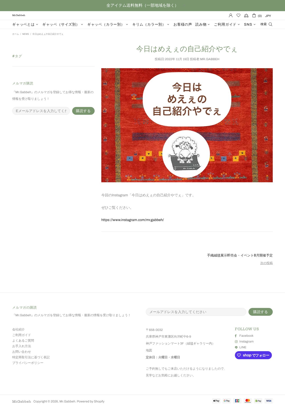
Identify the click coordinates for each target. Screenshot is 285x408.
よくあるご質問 (23, 340)
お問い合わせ (21, 351)
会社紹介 (18, 329)
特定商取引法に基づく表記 (31, 357)
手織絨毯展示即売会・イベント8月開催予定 (240, 255)
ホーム (15, 34)
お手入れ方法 (21, 346)
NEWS (25, 34)
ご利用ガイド (21, 335)
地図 (149, 350)
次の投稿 (266, 263)
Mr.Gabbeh (21, 402)
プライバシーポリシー (27, 363)
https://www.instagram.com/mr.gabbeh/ (132, 220)
